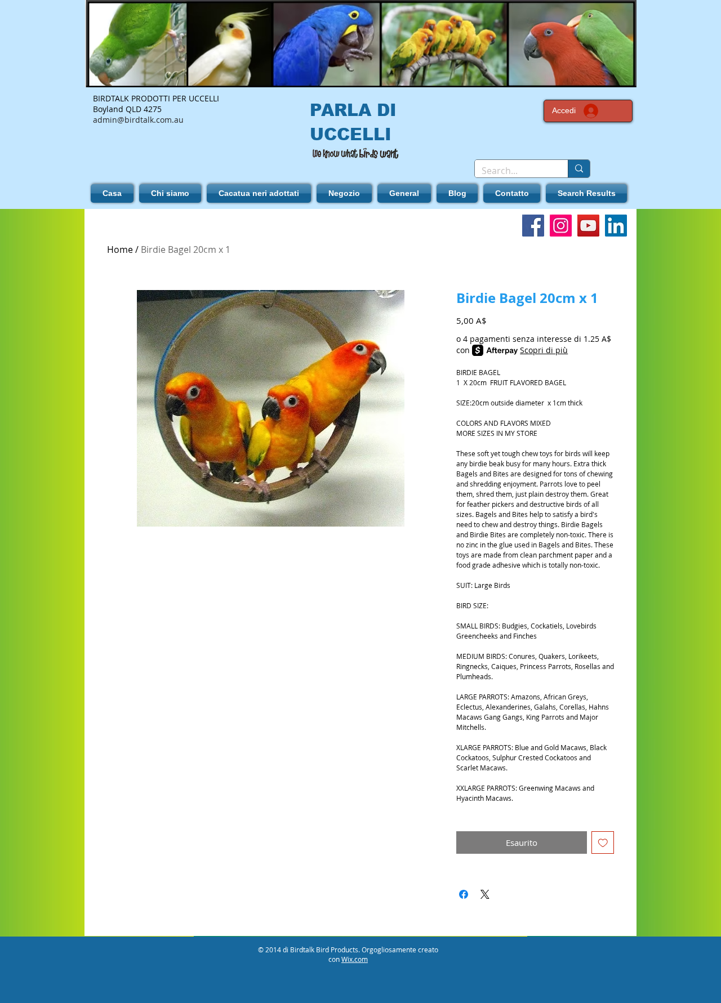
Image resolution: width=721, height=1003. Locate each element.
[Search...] (579, 168)
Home (120, 249)
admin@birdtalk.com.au (138, 119)
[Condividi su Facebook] (463, 894)
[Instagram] (561, 226)
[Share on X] (485, 894)
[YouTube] (588, 226)
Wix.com (354, 959)
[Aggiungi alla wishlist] (603, 842)
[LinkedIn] (616, 226)
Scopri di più (544, 350)
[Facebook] (533, 226)
